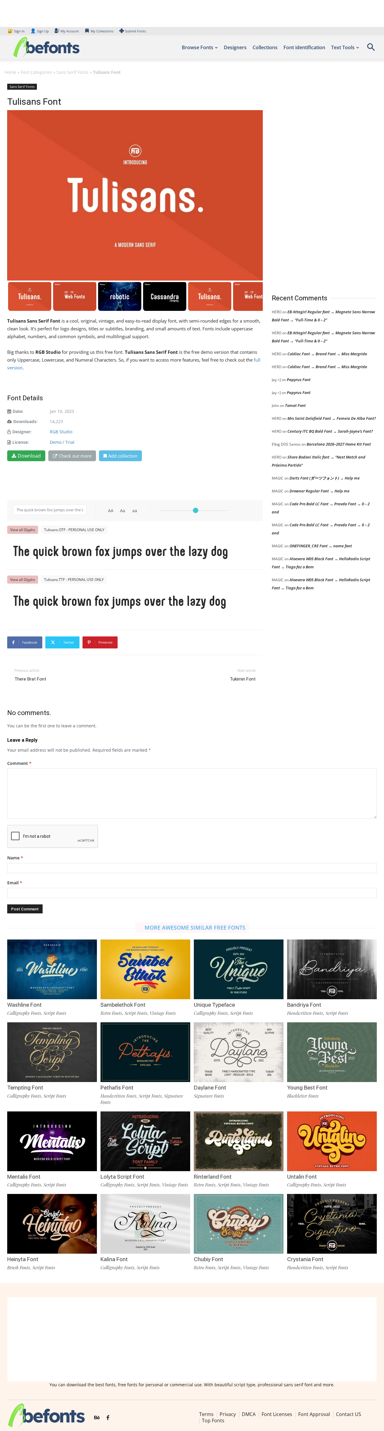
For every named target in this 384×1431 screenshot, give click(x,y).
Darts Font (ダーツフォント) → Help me (325, 478)
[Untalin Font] (332, 1141)
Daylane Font (210, 1087)
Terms (206, 1414)
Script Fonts (55, 1013)
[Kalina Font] (145, 1224)
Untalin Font (302, 1177)
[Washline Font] (52, 969)
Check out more (75, 456)
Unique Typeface (214, 1005)
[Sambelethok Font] (145, 969)
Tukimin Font (243, 679)
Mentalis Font (23, 1177)
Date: (18, 411)
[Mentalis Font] (52, 1141)
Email (14, 882)
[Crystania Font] (332, 1224)
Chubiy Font (208, 1259)
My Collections (102, 31)
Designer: (22, 431)
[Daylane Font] (239, 1052)
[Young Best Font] (332, 1052)
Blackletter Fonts (303, 1096)
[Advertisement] (317, 183)
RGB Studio (61, 431)
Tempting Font (25, 1087)
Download (29, 455)
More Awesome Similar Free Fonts (195, 927)
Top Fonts (213, 1420)
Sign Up (39, 31)
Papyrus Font (298, 379)
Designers (235, 47)
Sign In (17, 31)
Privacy (228, 1414)
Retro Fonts (111, 1013)
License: (20, 442)
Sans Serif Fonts (72, 72)
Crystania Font (305, 1259)
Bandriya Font (304, 1005)
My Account (70, 31)
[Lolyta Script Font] (145, 1141)
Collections (265, 47)
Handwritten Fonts (305, 1013)
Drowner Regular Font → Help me (320, 491)
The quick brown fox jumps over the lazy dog (120, 552)
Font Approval (314, 1414)
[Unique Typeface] (239, 969)
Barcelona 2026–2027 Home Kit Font (339, 444)
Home (10, 72)
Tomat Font (295, 405)
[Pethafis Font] (145, 1052)
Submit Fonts (135, 31)
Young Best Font (307, 1087)
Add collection (122, 456)
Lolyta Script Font (122, 1177)
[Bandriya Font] (332, 969)
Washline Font (24, 1005)
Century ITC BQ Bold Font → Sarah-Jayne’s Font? (330, 431)
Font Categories (36, 72)
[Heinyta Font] (52, 1224)
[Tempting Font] (52, 1052)
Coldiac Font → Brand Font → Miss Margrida (327, 353)
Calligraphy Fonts (24, 1013)
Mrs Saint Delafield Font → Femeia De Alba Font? (331, 418)
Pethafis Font (117, 1087)
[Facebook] (107, 1418)
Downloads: (25, 421)
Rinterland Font (213, 1177)
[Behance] (97, 1418)
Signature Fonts (209, 1096)
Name (15, 858)
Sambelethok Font (123, 1005)
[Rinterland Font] (239, 1141)
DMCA (249, 1414)
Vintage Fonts (163, 1013)
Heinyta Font (22, 1259)
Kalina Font (114, 1259)
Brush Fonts (18, 1267)
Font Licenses (277, 1414)
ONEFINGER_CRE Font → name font (321, 546)
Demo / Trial (62, 442)
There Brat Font (30, 679)
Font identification (304, 47)
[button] (371, 49)
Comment (19, 763)
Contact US (348, 1414)
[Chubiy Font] (239, 1224)
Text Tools (343, 47)
